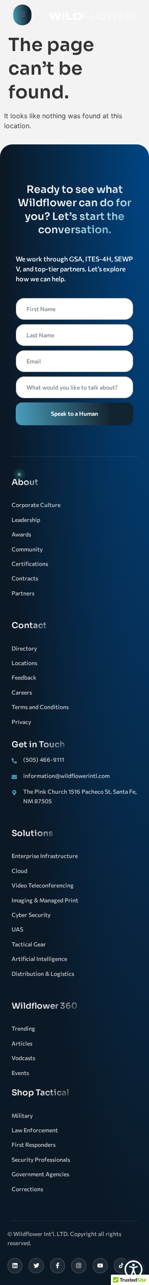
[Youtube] (100, 1265)
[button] (133, 1269)
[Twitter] (36, 1265)
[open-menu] (22, 15)
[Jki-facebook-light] (57, 1265)
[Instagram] (78, 1265)
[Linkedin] (14, 1265)
